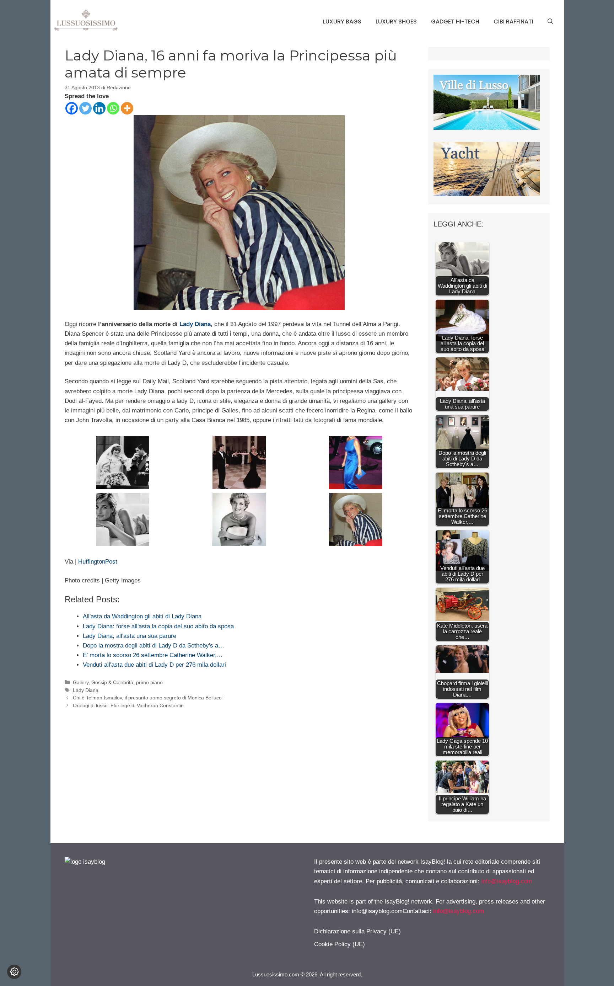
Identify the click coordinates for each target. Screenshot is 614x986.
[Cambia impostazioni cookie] (14, 972)
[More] (127, 108)
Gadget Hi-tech (455, 21)
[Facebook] (71, 108)
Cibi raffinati (513, 21)
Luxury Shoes (396, 21)
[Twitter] (85, 108)
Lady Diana (195, 324)
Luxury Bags (342, 21)
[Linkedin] (99, 108)
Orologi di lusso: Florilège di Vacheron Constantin (128, 705)
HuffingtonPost (96, 561)
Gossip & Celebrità (112, 682)
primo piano (149, 682)
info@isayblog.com (506, 881)
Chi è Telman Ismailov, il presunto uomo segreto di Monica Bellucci (147, 697)
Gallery (80, 682)
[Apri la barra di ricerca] (550, 22)
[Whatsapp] (113, 108)
